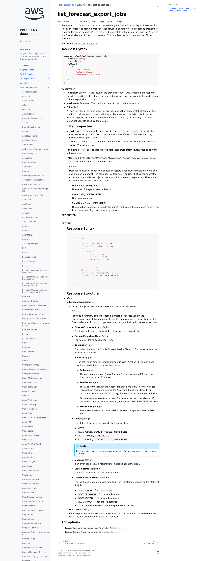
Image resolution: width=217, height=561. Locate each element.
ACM (24, 105)
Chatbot (26, 356)
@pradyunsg (81, 553)
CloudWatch (28, 448)
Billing (25, 334)
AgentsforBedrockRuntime (34, 305)
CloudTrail (27, 440)
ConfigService (28, 539)
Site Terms (69, 555)
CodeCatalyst (28, 461)
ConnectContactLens (32, 547)
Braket (25, 343)
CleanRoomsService (31, 387)
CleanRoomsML (29, 391)
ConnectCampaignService (34, 552)
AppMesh (26, 200)
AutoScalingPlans (30, 244)
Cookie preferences (83, 555)
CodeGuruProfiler (30, 488)
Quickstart (25, 65)
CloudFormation (29, 409)
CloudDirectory (29, 404)
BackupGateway (29, 257)
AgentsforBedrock (30, 301)
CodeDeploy (28, 475)
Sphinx (69, 553)
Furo (90, 553)
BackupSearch (29, 261)
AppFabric (27, 166)
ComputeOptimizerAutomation (35, 533)
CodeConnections (30, 470)
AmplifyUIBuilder (30, 140)
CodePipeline (28, 492)
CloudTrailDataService (32, 444)
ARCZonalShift (29, 222)
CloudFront (27, 413)
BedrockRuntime (29, 329)
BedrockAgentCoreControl (34, 314)
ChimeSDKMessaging (32, 378)
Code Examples (27, 74)
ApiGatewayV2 (29, 153)
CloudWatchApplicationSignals (35, 190)
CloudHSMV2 (28, 426)
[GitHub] (158, 552)
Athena (25, 230)
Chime (25, 360)
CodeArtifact (28, 453)
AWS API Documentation (85, 43)
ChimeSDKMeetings (31, 373)
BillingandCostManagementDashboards (35, 271)
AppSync (26, 213)
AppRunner (27, 204)
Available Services (28, 87)
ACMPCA (26, 109)
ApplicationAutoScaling (33, 180)
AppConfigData (29, 162)
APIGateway (28, 144)
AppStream (27, 208)
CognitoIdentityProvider (33, 510)
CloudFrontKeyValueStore (34, 418)
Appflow (26, 171)
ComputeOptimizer (30, 528)
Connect (26, 543)
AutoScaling (27, 239)
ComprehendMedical (31, 523)
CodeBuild (27, 457)
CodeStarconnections (32, 497)
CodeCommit (28, 466)
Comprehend (28, 519)
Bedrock (26, 296)
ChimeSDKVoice (29, 382)
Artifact (25, 226)
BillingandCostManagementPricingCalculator (35, 284)
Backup (25, 252)
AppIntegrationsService (33, 175)
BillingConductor (30, 338)
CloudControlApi (29, 400)
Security (24, 83)
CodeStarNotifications (32, 501)
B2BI (24, 248)
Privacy (61, 555)
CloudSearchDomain (31, 435)
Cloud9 (25, 396)
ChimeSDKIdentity (30, 365)
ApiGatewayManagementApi (35, 149)
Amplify (25, 131)
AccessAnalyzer (29, 92)
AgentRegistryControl (32, 118)
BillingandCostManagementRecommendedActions (35, 291)
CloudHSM (27, 422)
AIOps (25, 122)
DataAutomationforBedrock (34, 318)
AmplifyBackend (29, 136)
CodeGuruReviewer (31, 479)
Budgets (26, 347)
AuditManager (28, 235)
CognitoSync (28, 514)
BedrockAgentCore (31, 310)
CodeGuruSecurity (30, 484)
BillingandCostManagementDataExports (35, 278)
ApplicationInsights (31, 184)
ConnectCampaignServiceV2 (35, 556)
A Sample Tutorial (28, 70)
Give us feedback (28, 59)
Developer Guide (27, 78)
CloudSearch (28, 431)
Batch (25, 266)
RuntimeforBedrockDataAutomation (35, 324)
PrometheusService (31, 127)
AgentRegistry (28, 114)
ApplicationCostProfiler (33, 195)
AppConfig (27, 158)
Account (26, 96)
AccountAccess (29, 100)
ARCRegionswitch (30, 217)
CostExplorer (28, 351)
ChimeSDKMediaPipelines (34, 369)
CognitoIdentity (29, 506)
